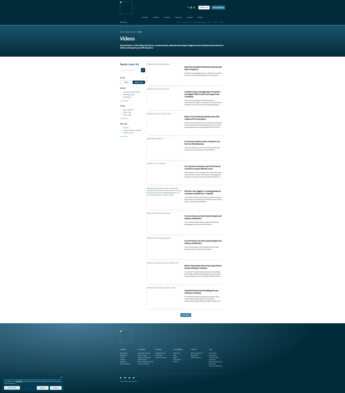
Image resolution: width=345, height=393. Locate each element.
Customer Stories (186, 22)
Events (210, 22)
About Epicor (124, 353)
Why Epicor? (123, 355)
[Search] (143, 70)
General (126, 128)
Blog (178, 22)
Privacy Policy (213, 355)
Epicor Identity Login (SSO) (145, 362)
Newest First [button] (138, 82)
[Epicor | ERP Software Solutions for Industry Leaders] (126, 7)
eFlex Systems (177, 360)
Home (122, 32)
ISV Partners (159, 355)
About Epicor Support (144, 353)
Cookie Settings (213, 357)
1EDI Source (176, 353)
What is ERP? (194, 355)
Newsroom (123, 362)
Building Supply (128, 95)
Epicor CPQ (127, 112)
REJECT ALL (43, 388)
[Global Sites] (191, 7)
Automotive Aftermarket (131, 92)
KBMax (175, 357)
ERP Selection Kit (196, 357)
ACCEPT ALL (56, 388)
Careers (122, 357)
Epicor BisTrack (128, 110)
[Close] (61, 377)
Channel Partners (161, 353)
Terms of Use (212, 353)
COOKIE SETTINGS (12, 387)
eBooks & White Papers (199, 22)
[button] (132, 101)
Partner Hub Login (161, 357)
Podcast (221, 22)
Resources (123, 22)
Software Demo (128, 133)
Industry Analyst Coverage (132, 130)
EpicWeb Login (142, 360)
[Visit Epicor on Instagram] (125, 378)
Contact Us (204, 7)
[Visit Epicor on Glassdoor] (130, 378)
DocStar (175, 362)
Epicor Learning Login (144, 357)
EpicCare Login (142, 355)
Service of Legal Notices (215, 366)
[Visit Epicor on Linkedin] (121, 378)
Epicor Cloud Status (143, 364)
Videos (215, 22)
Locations (123, 360)
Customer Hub (218, 7)
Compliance (212, 360)
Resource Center (131, 32)
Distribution (127, 97)
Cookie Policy (19, 381)
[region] (32, 383)
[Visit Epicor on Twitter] (134, 378)
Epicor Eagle (127, 115)
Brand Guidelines (125, 364)
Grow (174, 355)
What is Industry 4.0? (197, 353)
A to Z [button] (126, 82)
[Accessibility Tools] (194, 7)
